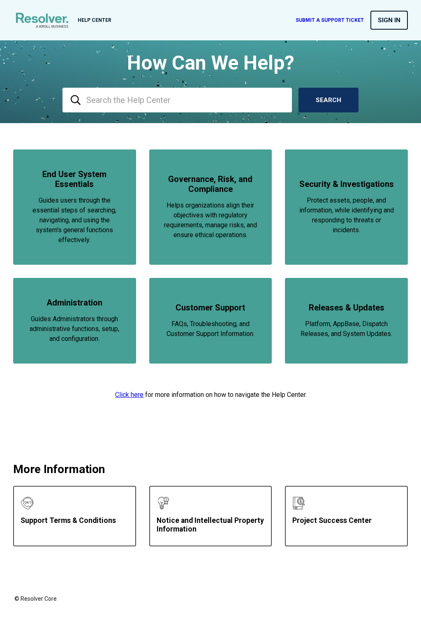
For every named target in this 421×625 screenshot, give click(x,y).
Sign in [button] (389, 20)
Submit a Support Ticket (330, 20)
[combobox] (177, 100)
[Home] (42, 20)
